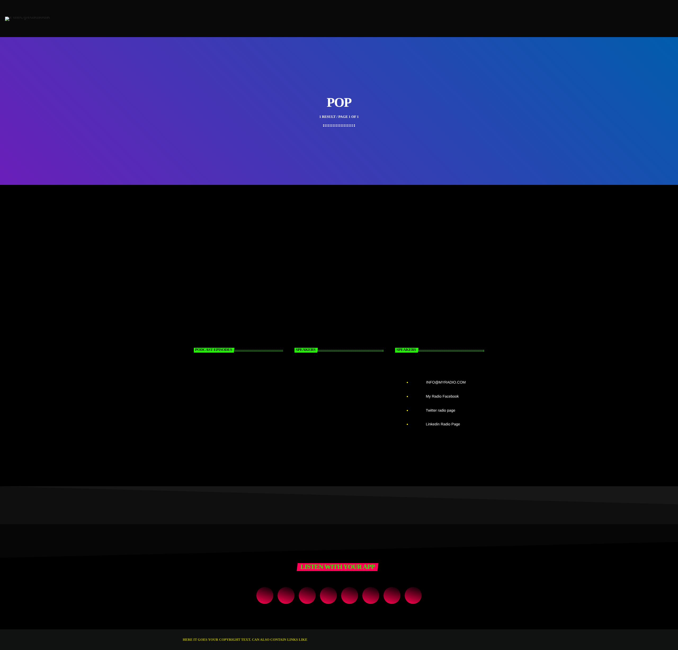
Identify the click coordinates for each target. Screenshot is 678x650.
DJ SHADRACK (342, 398)
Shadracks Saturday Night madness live (233, 266)
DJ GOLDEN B (340, 371)
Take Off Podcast (220, 371)
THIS (312, 640)
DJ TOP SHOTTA (344, 425)
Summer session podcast (230, 425)
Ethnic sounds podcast (228, 398)
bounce (200, 256)
